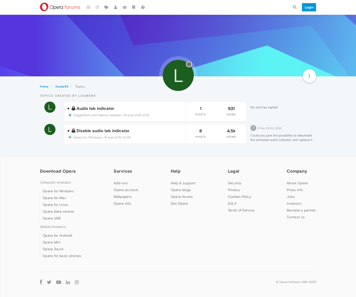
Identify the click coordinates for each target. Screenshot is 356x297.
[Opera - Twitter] (49, 282)
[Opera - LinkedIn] (67, 282)
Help (175, 171)
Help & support (183, 183)
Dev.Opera (179, 203)
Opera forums (182, 197)
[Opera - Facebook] (41, 282)
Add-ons (121, 183)
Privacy (234, 190)
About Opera (297, 183)
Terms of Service (241, 210)
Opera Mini (52, 242)
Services (123, 171)
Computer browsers (55, 182)
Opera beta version (58, 211)
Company (297, 171)
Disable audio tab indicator (103, 130)
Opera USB (52, 218)
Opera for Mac (54, 198)
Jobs (291, 197)
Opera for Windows (86, 137)
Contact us (296, 217)
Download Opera (58, 171)
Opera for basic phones (62, 256)
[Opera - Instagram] (76, 282)
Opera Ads (122, 203)
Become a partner (301, 210)
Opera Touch (53, 249)
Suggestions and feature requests (96, 115)
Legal (234, 171)
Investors (294, 203)
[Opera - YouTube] (58, 282)
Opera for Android (57, 235)
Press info (295, 190)
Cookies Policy (239, 197)
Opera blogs (181, 190)
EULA (232, 203)
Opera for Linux (55, 205)
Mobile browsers (53, 227)
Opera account (126, 190)
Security (234, 183)
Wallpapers (123, 197)
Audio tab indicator (95, 108)
